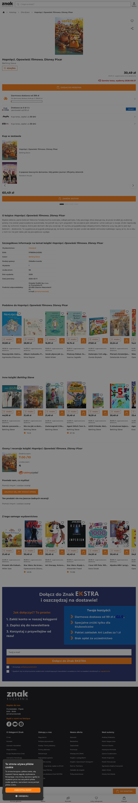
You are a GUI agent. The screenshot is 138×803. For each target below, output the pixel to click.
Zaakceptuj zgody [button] (22, 790)
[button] (22, 796)
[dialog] (23, 779)
